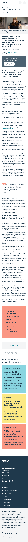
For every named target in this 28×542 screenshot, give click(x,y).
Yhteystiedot (7, 502)
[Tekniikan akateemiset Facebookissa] (3, 481)
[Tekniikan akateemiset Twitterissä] (9, 481)
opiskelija (18, 343)
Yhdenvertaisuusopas (14, 316)
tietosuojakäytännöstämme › (9, 527)
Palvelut (6, 487)
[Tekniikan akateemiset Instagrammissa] (12, 481)
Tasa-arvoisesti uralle (14, 326)
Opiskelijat (5, 49)
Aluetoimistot (7, 505)
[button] (20, 2)
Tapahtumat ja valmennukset (10, 490)
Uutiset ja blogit (9, 7)
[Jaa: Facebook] (5, 353)
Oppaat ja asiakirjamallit (9, 493)
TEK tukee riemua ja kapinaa (13, 323)
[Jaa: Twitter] (12, 353)
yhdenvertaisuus (14, 345)
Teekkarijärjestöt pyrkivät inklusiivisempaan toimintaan (15, 331)
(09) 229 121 (7, 475)
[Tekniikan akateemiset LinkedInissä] (6, 481)
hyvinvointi (12, 343)
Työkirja (6, 496)
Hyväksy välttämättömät (10, 533)
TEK (22, 343)
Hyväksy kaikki (11, 538)
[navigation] (24, 2)
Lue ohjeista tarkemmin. (7, 128)
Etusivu (3, 7)
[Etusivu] (5, 3)
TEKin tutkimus (13, 347)
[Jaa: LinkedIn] (8, 353)
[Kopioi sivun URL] (16, 353)
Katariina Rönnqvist (12, 52)
